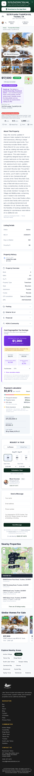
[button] (28, 79)
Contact (4, 713)
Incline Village (7, 654)
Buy (3, 704)
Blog (3, 711)
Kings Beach (18, 658)
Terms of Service (25, 530)
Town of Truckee (25, 296)
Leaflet (14, 573)
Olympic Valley (23, 661)
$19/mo (27, 400)
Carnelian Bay (7, 665)
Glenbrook (18, 673)
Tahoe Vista (6, 734)
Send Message (17, 525)
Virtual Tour (23, 447)
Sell (3, 706)
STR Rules (5, 715)
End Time (20, 463)
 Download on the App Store (16, 9)
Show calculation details (12, 372)
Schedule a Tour (17, 470)
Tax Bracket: (7, 368)
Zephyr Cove (7, 673)
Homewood (6, 669)
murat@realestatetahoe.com (11, 761)
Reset (28, 391)
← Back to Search (25, 22)
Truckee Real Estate (13, 27)
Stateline (28, 673)
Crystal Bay (17, 669)
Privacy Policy (12, 531)
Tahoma (18, 665)
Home (4, 27)
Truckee (18, 654)
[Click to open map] (28, 80)
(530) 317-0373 (12, 22)
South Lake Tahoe (9, 661)
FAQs (3, 717)
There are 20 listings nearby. (17, 606)
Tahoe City (6, 658)
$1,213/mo (26, 407)
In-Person (11, 447)
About (22, 479)
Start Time (7, 463)
